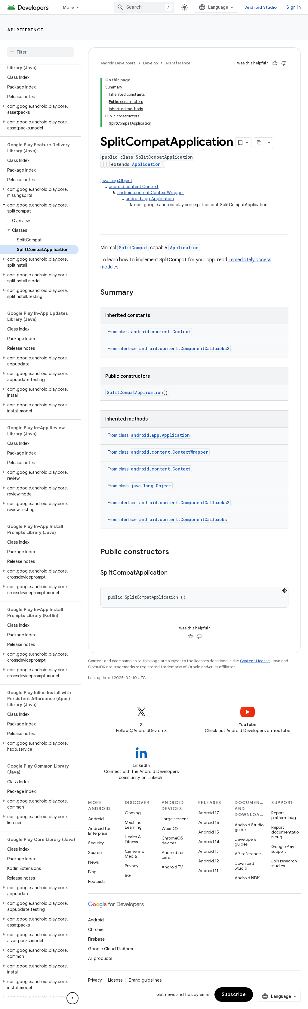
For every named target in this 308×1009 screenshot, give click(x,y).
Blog (92, 871)
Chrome (95, 929)
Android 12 (208, 861)
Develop (150, 63)
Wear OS (170, 828)
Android (96, 818)
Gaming (133, 812)
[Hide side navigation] (72, 998)
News (93, 862)
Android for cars (173, 855)
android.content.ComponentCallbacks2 (184, 502)
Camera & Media (134, 854)
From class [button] (149, 331)
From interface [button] (168, 348)
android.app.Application (150, 198)
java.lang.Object (116, 180)
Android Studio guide (249, 827)
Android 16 (208, 822)
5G (128, 875)
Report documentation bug (285, 832)
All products (100, 958)
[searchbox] (40, 52)
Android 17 (208, 812)
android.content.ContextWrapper (150, 192)
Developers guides (245, 842)
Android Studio (261, 7)
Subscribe (234, 995)
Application (146, 164)
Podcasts (96, 881)
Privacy (131, 865)
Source (95, 852)
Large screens (175, 818)
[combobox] (144, 7)
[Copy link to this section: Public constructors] (175, 552)
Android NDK (247, 877)
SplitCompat (133, 247)
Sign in (293, 7)
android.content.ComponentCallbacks (183, 519)
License (115, 980)
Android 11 (208, 870)
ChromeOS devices (172, 840)
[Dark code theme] (284, 590)
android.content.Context (134, 186)
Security (96, 843)
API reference (25, 30)
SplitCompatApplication (135, 392)
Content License (255, 660)
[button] (39, 109)
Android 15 (208, 832)
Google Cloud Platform (110, 949)
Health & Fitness (133, 839)
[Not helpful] (283, 63)
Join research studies (284, 863)
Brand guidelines (145, 980)
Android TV (172, 867)
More (68, 7)
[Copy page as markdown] (259, 143)
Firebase (96, 939)
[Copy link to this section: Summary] (139, 292)
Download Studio (244, 866)
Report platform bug (283, 815)
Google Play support (282, 849)
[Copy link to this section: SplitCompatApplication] (174, 573)
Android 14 (208, 841)
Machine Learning (133, 825)
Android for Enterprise (99, 831)
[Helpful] (274, 63)
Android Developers (117, 63)
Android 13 (208, 851)
